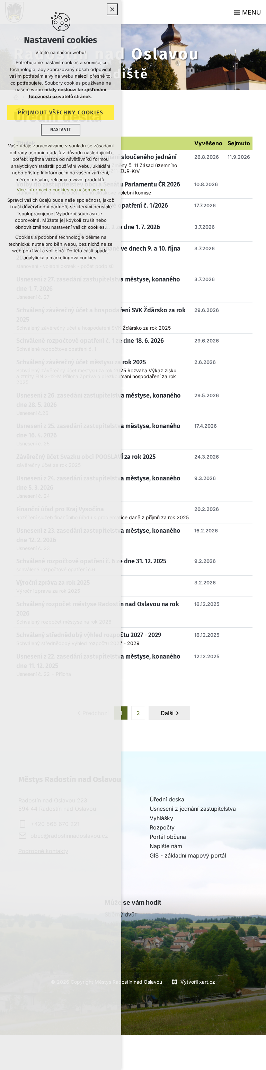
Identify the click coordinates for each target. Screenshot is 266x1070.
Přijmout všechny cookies (60, 112)
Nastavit (60, 129)
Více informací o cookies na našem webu (61, 189)
